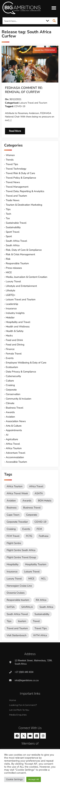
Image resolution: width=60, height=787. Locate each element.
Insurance (11, 308)
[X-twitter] (23, 736)
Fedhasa (43, 536)
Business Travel (14, 407)
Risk (8, 259)
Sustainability (13, 227)
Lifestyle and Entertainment (21, 286)
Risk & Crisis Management (20, 254)
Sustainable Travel (16, 222)
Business (11, 507)
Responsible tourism (18, 600)
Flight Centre (14, 543)
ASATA (39, 493)
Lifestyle (10, 290)
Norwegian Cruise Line (19, 585)
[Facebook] (17, 736)
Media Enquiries (17, 714)
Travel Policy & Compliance (21, 177)
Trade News (12, 200)
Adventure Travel (15, 452)
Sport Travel (12, 231)
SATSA (11, 607)
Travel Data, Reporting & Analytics (25, 191)
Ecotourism (12, 367)
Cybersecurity (13, 376)
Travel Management (17, 186)
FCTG (29, 536)
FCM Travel (13, 536)
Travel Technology (16, 168)
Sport (9, 236)
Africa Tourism (14, 448)
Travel (36, 621)
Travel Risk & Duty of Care (20, 173)
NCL (43, 578)
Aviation (10, 416)
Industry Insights (15, 313)
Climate (10, 403)
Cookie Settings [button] (14, 779)
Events (10, 358)
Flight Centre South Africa (21, 550)
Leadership (12, 304)
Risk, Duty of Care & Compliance (24, 250)
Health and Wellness (18, 326)
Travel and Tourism (16, 195)
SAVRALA (27, 607)
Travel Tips (12, 164)
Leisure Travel (32, 571)
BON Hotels (44, 500)
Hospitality (12, 564)
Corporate (11, 389)
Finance (10, 349)
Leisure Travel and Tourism (33, 102)
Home (12, 700)
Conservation (13, 394)
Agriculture (12, 439)
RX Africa (41, 600)
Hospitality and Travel (18, 322)
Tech (8, 213)
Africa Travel (13, 443)
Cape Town (13, 514)
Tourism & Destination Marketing (24, 204)
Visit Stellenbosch (16, 635)
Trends (10, 159)
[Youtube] (30, 736)
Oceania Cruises (15, 592)
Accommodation (15, 457)
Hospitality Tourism (35, 564)
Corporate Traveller (17, 521)
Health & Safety (15, 331)
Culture (10, 380)
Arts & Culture (14, 425)
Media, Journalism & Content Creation (26, 277)
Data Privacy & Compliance (21, 371)
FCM (39, 529)
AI (7, 434)
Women (10, 155)
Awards (10, 412)
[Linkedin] (36, 736)
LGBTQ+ (10, 295)
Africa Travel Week (17, 493)
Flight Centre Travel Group (21, 557)
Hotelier (10, 317)
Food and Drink (14, 340)
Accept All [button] (33, 779)
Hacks (9, 335)
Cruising (10, 385)
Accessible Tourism (16, 461)
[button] (54, 8)
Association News (16, 421)
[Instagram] (43, 736)
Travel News (13, 182)
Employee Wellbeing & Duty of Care (26, 362)
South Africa (13, 245)
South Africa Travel (16, 241)
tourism (22, 621)
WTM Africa (40, 635)
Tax (8, 218)
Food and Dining (15, 344)
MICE (9, 272)
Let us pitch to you (19, 710)
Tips (8, 209)
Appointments (14, 430)
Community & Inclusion (18, 398)
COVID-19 (19, 106)
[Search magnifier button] (54, 20)
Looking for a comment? (23, 705)
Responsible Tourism (17, 263)
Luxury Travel (13, 281)
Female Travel (14, 353)
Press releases (14, 268)
